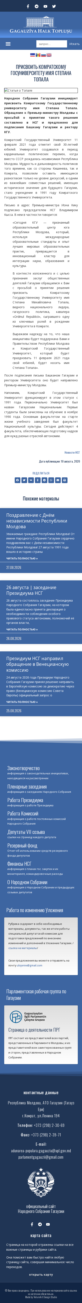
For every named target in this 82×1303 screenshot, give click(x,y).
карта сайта (41, 1235)
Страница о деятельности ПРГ (34, 1029)
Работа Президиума (25, 800)
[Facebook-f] (28, 6)
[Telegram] (36, 6)
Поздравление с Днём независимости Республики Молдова (36, 521)
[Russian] (43, 54)
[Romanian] (38, 54)
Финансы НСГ (19, 863)
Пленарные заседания (27, 786)
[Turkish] (33, 54)
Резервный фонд (22, 845)
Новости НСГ (72, 452)
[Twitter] (54, 6)
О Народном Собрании (27, 882)
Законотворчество (23, 768)
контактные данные (41, 1092)
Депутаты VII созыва (26, 831)
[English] (49, 54)
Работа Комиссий (22, 813)
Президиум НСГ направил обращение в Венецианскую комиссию (37, 664)
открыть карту (41, 1274)
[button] (8, 44)
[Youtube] (45, 6)
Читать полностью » (22, 558)
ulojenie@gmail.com (29, 965)
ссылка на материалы (22, 948)
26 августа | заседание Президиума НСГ (31, 590)
